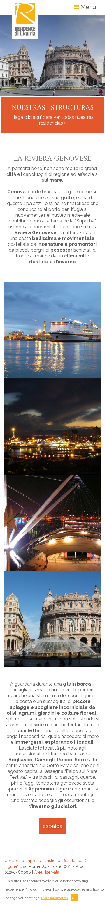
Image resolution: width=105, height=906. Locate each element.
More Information (54, 898)
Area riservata (46, 872)
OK (74, 898)
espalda (52, 826)
